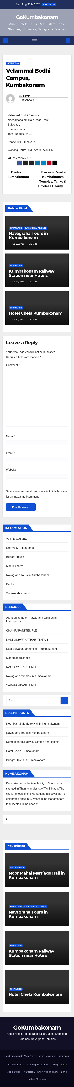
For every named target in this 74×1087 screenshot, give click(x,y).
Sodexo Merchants (18, 593)
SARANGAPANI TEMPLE (22, 685)
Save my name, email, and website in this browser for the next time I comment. (36, 494)
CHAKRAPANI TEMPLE (21, 630)
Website (11, 469)
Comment (13, 365)
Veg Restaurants (16, 538)
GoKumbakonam (37, 17)
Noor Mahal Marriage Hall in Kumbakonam (33, 723)
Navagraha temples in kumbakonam (28, 676)
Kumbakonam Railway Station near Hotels (31, 273)
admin (26, 95)
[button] (62, 40)
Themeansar (63, 1056)
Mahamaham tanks (18, 657)
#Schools (28, 100)
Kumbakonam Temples (35, 228)
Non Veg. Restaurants (20, 547)
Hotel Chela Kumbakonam (35, 313)
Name (10, 436)
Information (13, 63)
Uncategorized (17, 868)
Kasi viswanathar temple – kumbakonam (31, 648)
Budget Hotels (15, 556)
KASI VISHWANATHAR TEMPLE (27, 639)
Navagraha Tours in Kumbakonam (28, 235)
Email (10, 453)
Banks (10, 584)
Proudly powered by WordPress (20, 1056)
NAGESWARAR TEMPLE (22, 667)
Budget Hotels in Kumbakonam (25, 760)
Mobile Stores (15, 566)
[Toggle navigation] (34, 40)
